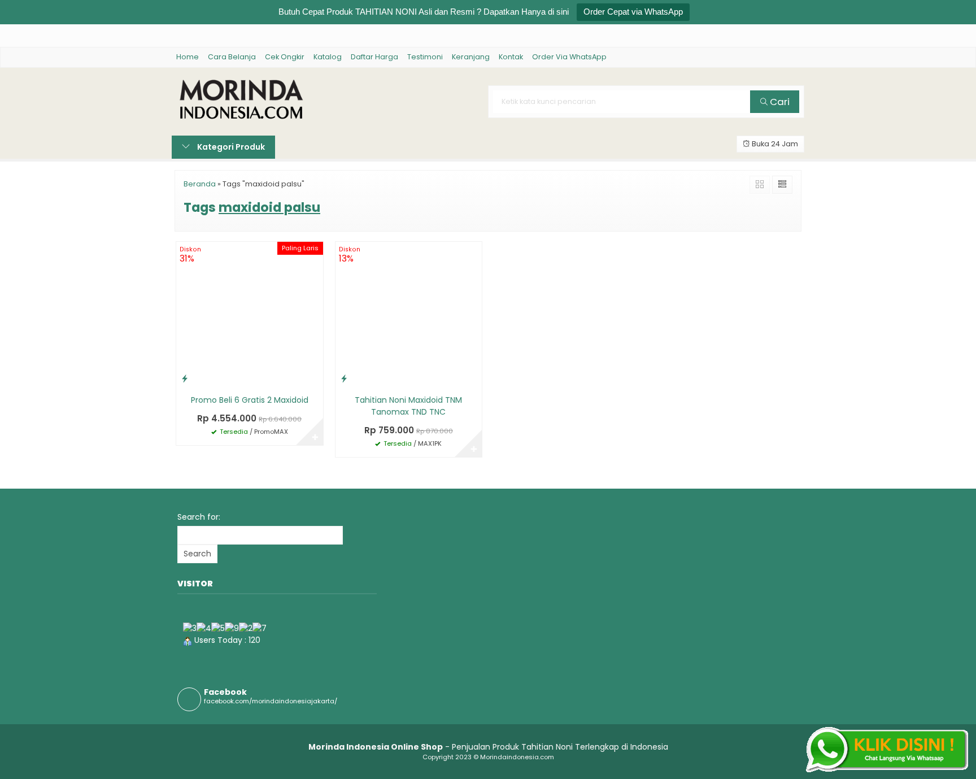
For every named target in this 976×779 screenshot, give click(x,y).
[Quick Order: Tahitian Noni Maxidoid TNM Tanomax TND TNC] (344, 378)
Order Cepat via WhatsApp (633, 11)
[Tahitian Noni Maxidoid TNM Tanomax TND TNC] (409, 314)
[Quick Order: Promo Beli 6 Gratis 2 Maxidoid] (184, 378)
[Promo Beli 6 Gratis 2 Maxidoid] (249, 314)
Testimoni (425, 57)
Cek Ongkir (284, 57)
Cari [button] (779, 101)
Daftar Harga (374, 57)
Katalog (327, 57)
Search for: (198, 517)
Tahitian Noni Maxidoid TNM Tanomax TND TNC (408, 405)
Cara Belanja (232, 57)
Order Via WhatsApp (569, 57)
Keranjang (471, 57)
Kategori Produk (230, 147)
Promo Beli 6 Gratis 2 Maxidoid (249, 400)
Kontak (511, 57)
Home (187, 57)
